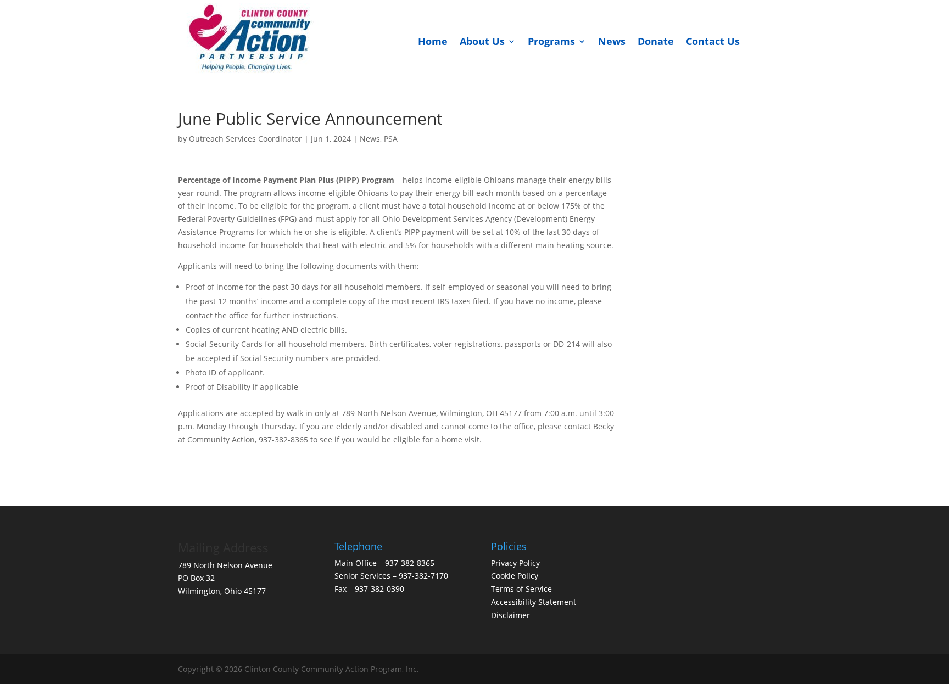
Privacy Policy (515, 563)
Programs (551, 41)
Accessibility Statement (533, 602)
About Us (482, 41)
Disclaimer (511, 615)
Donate (656, 41)
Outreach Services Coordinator (245, 138)
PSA (391, 138)
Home (433, 41)
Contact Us (713, 41)
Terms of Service (521, 589)
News (612, 41)
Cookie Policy (514, 575)
